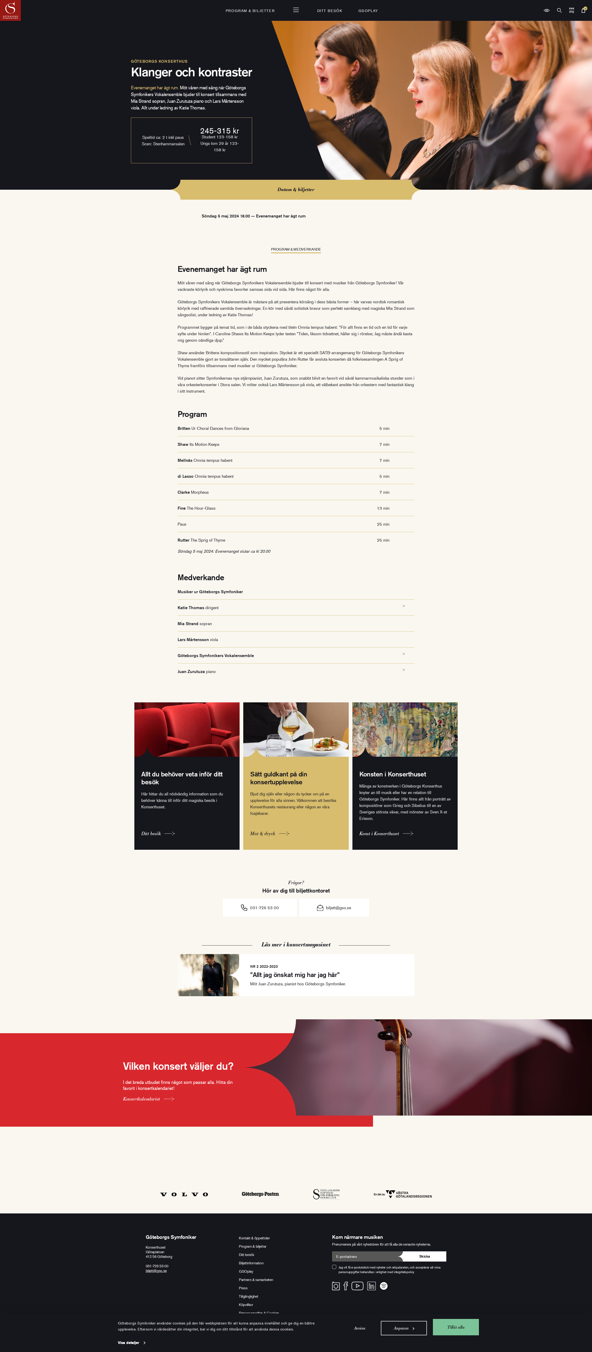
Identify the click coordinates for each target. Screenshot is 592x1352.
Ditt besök (329, 10)
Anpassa (401, 1328)
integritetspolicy (404, 1272)
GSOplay (368, 10)
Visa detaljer (128, 1342)
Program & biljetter (252, 1246)
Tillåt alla (455, 1327)
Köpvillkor (246, 1304)
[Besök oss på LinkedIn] (371, 1286)
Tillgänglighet (248, 1296)
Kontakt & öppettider (254, 1238)
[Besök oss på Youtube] (358, 1286)
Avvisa (359, 1328)
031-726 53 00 (264, 907)
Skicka (424, 1256)
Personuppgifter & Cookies (259, 1313)
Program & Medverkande (296, 249)
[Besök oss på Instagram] (336, 1286)
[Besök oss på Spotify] (383, 1286)
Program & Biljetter (250, 10)
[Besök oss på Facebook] (346, 1286)
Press (243, 1288)
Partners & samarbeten (256, 1279)
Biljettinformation (251, 1263)
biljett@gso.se (338, 907)
